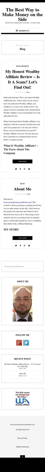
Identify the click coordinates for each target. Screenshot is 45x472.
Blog (18, 66)
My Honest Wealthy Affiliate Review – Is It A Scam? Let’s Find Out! (22, 79)
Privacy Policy (22, 438)
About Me (22, 189)
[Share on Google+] (25, 169)
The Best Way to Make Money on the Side (22, 14)
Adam (28, 92)
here (21, 139)
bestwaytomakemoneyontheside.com (17, 202)
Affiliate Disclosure (22, 447)
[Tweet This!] (16, 169)
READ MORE (22, 161)
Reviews (25, 66)
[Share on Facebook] (20, 169)
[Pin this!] (29, 169)
